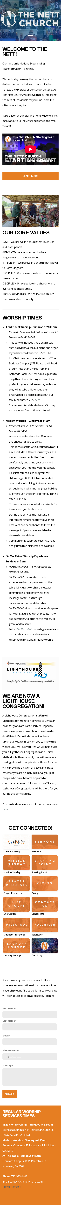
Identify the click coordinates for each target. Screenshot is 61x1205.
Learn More (30, 175)
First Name (8, 1008)
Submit (9, 1094)
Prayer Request (11, 1187)
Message (7, 1065)
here (37, 400)
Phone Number (10, 1050)
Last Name (8, 1020)
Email (5, 1035)
